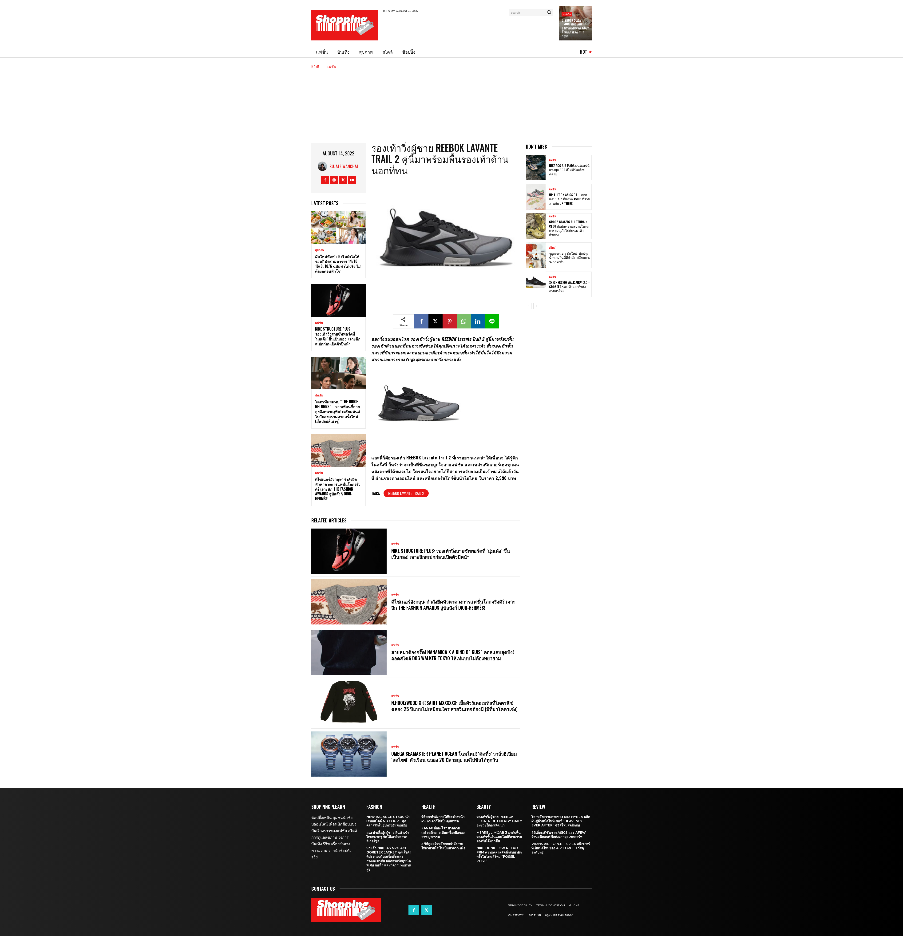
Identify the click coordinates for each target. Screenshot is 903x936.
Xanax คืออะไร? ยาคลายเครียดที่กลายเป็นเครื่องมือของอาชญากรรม (443, 832)
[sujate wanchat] (323, 166)
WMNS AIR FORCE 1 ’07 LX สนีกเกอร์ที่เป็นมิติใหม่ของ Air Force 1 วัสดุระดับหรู (560, 848)
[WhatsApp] (464, 321)
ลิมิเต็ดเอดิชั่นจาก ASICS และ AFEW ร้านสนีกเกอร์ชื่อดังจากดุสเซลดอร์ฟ (558, 834)
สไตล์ (552, 248)
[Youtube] (352, 180)
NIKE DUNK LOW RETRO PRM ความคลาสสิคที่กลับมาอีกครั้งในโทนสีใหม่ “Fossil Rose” (499, 854)
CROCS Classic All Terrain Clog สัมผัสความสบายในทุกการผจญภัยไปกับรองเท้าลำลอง (569, 228)
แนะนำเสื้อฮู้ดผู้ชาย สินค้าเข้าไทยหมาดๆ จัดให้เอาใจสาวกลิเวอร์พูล (387, 836)
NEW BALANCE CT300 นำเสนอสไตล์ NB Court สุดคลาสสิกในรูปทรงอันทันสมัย (388, 821)
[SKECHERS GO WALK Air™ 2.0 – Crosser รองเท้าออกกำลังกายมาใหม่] (536, 284)
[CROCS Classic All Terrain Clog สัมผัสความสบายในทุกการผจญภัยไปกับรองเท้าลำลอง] (536, 226)
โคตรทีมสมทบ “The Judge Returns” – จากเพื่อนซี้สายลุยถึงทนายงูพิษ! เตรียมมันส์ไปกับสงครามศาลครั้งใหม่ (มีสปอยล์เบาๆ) (337, 411)
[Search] (548, 12)
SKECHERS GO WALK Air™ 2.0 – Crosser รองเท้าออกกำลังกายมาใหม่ (569, 286)
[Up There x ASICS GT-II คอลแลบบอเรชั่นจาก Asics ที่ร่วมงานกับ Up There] (536, 196)
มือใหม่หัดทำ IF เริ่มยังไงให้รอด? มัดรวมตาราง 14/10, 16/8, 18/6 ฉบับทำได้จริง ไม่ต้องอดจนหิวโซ (338, 263)
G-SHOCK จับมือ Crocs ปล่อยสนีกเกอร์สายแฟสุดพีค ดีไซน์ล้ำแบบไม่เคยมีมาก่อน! (575, 28)
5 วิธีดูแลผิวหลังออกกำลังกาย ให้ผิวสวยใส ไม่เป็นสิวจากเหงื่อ (443, 846)
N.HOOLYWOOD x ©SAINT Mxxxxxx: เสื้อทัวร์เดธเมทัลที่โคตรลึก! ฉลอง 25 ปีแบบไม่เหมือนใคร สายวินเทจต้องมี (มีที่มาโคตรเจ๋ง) (454, 705)
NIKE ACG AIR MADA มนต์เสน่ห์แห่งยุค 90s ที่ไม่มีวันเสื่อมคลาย (569, 169)
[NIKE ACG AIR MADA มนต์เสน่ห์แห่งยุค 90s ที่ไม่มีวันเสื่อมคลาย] (536, 167)
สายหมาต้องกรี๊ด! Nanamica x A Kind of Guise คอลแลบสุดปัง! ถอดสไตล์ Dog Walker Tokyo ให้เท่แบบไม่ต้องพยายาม (452, 655)
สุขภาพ (319, 250)
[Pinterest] (450, 321)
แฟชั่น (567, 14)
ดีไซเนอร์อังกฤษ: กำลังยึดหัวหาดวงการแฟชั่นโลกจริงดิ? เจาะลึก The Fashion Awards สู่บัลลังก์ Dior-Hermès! (337, 489)
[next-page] (536, 306)
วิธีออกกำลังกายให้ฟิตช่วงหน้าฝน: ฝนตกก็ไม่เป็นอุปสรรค (443, 819)
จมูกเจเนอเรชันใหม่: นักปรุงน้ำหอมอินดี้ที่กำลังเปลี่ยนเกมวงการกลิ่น (569, 257)
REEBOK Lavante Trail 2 (406, 493)
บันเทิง (319, 395)
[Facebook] (325, 180)
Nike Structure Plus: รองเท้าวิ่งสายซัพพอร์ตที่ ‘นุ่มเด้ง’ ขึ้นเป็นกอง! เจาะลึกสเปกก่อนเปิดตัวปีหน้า (337, 336)
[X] (343, 180)
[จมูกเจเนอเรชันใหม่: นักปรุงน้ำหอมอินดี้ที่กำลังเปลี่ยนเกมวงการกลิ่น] (536, 255)
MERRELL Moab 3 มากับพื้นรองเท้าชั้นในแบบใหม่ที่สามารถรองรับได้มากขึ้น (499, 836)
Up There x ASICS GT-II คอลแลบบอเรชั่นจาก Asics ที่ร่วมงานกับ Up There (569, 198)
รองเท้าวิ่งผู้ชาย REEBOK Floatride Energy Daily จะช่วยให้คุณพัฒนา (499, 821)
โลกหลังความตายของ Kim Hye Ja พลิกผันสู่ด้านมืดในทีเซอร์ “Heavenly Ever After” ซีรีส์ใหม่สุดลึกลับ (560, 821)
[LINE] (492, 321)
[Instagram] (334, 180)
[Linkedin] (478, 321)
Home (315, 66)
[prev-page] (529, 306)
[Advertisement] (468, 28)
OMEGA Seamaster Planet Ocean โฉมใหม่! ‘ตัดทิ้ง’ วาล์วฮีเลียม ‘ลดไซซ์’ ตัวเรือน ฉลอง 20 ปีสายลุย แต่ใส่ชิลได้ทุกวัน (454, 756)
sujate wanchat (344, 166)
